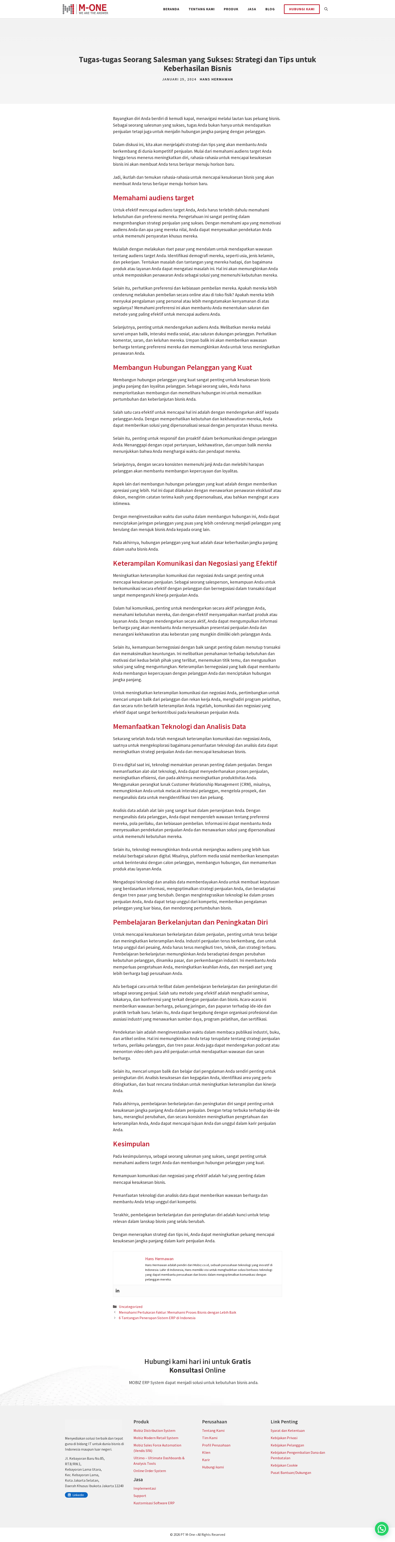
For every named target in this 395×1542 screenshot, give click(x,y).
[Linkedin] (117, 1291)
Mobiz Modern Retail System (155, 1437)
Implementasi (144, 1488)
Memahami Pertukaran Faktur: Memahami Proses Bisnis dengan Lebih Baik (177, 1312)
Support (139, 1495)
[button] (326, 9)
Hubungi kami (213, 1467)
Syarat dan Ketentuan (288, 1430)
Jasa (252, 9)
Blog (270, 9)
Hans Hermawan (216, 79)
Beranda (171, 9)
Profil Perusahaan (216, 1445)
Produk (231, 9)
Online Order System (149, 1470)
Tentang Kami (202, 9)
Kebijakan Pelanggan (287, 1445)
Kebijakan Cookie (284, 1465)
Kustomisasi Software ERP (154, 1503)
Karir (206, 1459)
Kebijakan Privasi (284, 1437)
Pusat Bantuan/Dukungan (291, 1472)
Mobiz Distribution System (154, 1430)
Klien (206, 1452)
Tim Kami (209, 1437)
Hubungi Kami (302, 9)
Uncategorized (130, 1306)
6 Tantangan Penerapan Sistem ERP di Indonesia (157, 1317)
